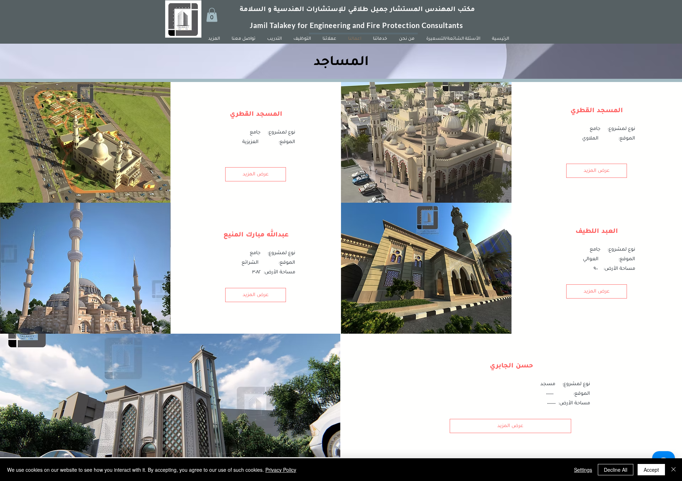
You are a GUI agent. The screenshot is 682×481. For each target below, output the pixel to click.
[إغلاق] (673, 469)
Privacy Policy (280, 469)
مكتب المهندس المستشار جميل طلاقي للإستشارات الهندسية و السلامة (357, 9)
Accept (651, 469)
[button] (212, 15)
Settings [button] (583, 469)
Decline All (615, 469)
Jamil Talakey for (280, 25)
